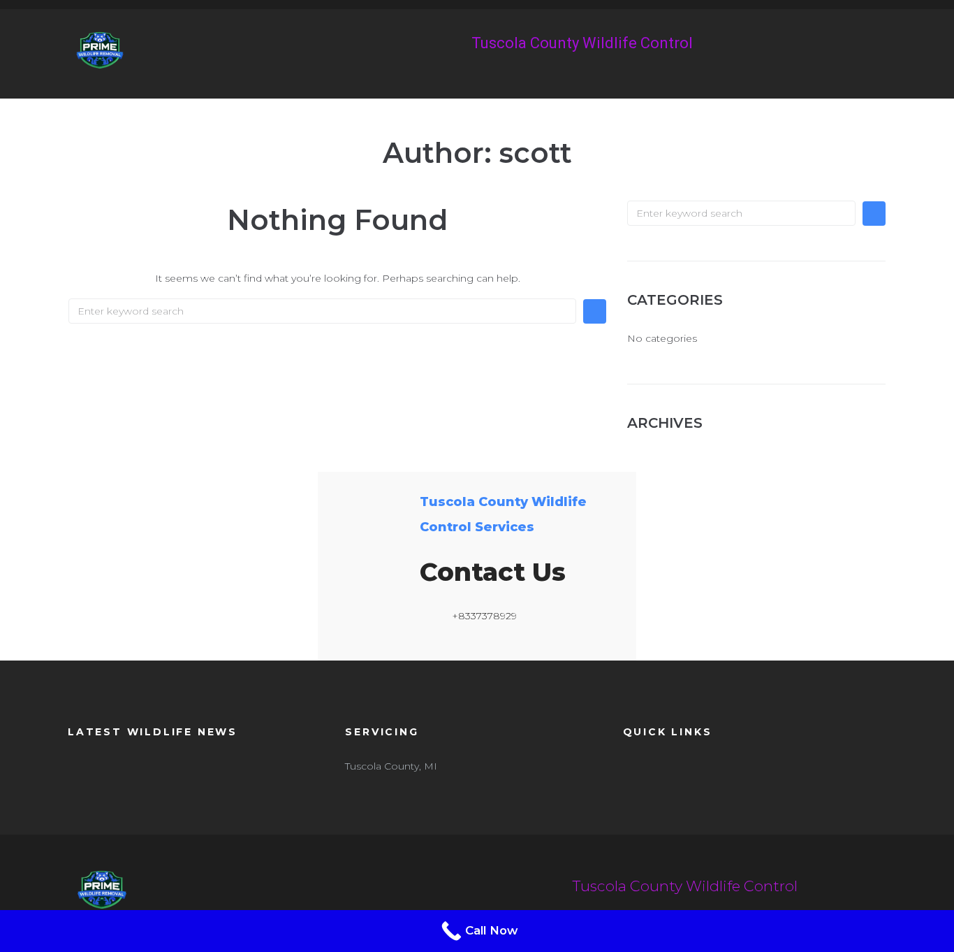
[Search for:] (322, 311)
